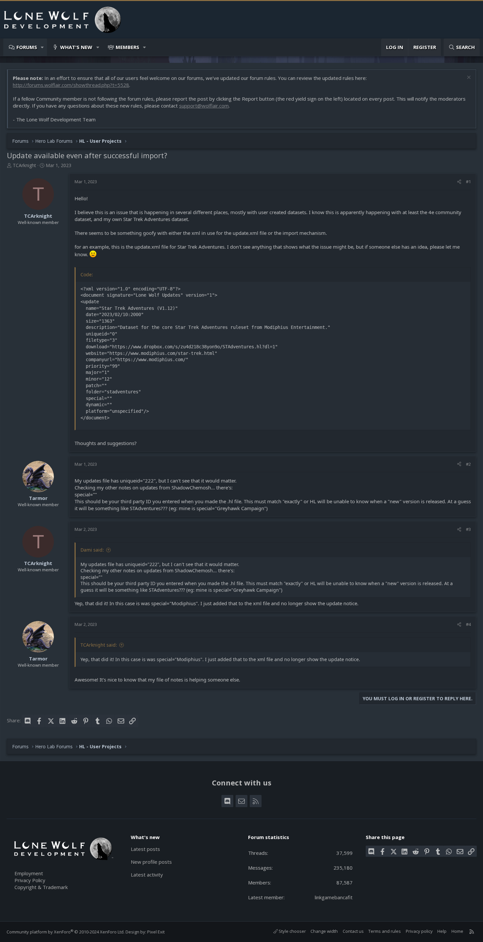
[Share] (459, 182)
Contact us (353, 931)
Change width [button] (324, 931)
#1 (468, 182)
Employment (28, 873)
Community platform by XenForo (66, 932)
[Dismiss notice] (468, 78)
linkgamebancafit (334, 897)
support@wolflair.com (204, 105)
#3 (468, 529)
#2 (468, 464)
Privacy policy (419, 931)
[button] (42, 47)
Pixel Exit (156, 932)
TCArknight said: (98, 645)
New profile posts (151, 861)
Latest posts (145, 849)
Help (442, 931)
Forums (26, 47)
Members (127, 47)
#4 (468, 624)
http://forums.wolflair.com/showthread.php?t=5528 (71, 85)
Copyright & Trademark (41, 887)
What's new (76, 47)
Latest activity (147, 874)
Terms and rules (384, 931)
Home (457, 931)
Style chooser (292, 931)
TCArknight (24, 165)
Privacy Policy (29, 880)
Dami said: (92, 550)
